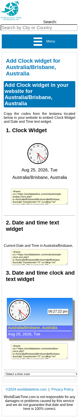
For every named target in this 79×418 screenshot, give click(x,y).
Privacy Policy (62, 389)
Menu (49, 41)
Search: (50, 22)
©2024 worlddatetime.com (26, 389)
